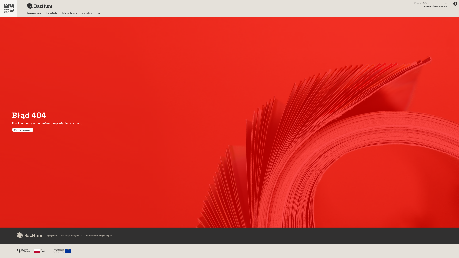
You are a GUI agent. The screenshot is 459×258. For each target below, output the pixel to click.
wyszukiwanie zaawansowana (435, 6)
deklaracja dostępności (71, 236)
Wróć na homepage (22, 130)
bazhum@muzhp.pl (103, 236)
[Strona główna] (39, 6)
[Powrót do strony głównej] (29, 235)
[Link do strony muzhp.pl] (8, 8)
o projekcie (87, 13)
